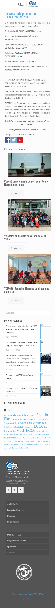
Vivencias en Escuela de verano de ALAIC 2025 (25, 237)
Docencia (11, 516)
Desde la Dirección (22, 427)
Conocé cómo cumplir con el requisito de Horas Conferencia (26, 183)
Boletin (33, 415)
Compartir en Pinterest (20, 140)
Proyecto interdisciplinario (21, 444)
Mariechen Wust (20, 438)
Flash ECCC (26, 430)
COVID (7, 427)
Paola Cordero (29, 441)
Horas (45, 431)
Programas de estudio (16, 540)
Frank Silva (39, 431)
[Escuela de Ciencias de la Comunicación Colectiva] (27, 4)
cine (33, 419)
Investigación (23, 434)
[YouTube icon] (29, 598)
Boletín (15, 419)
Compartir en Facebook (7, 140)
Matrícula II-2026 (15, 535)
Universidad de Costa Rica (17, 483)
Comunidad (26, 422)
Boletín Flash (22, 419)
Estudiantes (10, 431)
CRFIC (12, 427)
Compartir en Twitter (14, 140)
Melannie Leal (31, 438)
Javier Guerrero (33, 434)
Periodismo (46, 441)
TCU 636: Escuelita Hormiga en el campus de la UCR (26, 290)
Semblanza (35, 444)
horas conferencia (11, 434)
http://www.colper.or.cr (36, 129)
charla (29, 419)
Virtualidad (25, 448)
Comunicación (42, 419)
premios (7, 444)
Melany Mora (40, 438)
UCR (11, 448)
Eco (45, 427)
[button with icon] (8, 490)
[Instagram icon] (23, 598)
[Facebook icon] (26, 598)
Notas (10, 441)
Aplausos (26, 415)
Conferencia (39, 422)
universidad (17, 448)
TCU (41, 444)
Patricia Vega (38, 441)
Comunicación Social (12, 423)
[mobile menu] (51, 4)
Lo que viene (9, 438)
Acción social (10, 415)
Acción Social (12, 504)
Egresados (11, 546)
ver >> (38, 31)
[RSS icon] (31, 598)
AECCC (19, 415)
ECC (32, 427)
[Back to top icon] (49, 602)
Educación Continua (15, 510)
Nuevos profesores (18, 441)
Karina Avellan (44, 434)
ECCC (39, 426)
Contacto (11, 552)
